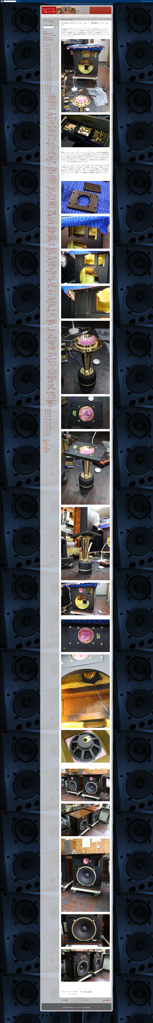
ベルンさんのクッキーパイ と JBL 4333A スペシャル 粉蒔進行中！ (51, 372)
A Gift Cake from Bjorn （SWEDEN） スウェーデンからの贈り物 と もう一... (51, 221)
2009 (46, 428)
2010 (46, 426)
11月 (48, 79)
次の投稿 (64, 1000)
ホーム (85, 1000)
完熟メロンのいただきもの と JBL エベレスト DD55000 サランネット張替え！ (51, 128)
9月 (48, 83)
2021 (46, 58)
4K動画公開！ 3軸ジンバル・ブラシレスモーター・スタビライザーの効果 (51, 120)
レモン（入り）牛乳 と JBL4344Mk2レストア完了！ (51, 329)
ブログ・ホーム (48, 16)
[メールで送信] (84, 992)
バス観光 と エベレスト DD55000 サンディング (51, 348)
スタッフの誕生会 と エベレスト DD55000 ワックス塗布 (51, 279)
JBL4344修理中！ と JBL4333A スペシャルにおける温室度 (51, 322)
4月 (48, 409)
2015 (46, 72)
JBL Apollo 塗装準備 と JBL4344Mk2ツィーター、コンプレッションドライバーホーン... (51, 363)
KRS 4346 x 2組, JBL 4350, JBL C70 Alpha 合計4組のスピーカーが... (51, 238)
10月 (48, 81)
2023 (46, 53)
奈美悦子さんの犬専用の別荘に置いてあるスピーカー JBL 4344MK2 (51, 379)
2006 (46, 435)
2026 (46, 46)
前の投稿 (106, 1000)
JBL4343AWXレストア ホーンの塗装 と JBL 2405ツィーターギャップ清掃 (51, 170)
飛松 (46, 451)
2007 (46, 433)
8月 (48, 86)
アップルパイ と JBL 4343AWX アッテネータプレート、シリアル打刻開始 (51, 154)
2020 (46, 60)
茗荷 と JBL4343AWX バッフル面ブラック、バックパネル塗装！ (51, 189)
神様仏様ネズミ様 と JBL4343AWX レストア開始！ (52, 273)
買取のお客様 (47, 40)
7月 (48, 88)
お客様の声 (46, 33)
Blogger (88, 1007)
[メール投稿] (81, 991)
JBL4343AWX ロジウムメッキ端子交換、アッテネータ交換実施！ (51, 197)
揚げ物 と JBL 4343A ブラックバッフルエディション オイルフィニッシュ (51, 146)
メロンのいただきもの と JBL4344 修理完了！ (51, 258)
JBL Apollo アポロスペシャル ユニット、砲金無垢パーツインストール (51, 162)
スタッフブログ (72, 994)
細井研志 (47, 449)
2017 (46, 67)
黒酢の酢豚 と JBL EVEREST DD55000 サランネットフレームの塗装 (51, 403)
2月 (48, 414)
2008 (46, 431)
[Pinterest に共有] (91, 992)
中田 (46, 442)
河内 (46, 444)
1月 (48, 416)
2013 (46, 419)
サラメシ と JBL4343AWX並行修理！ (51, 114)
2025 (46, 48)
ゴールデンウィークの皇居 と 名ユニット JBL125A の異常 (51, 354)
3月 (48, 411)
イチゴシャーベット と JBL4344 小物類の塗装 (51, 298)
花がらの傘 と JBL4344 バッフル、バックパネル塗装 (51, 292)
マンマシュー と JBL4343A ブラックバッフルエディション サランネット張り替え (51, 137)
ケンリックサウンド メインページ (65, 16)
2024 (46, 51)
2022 (46, 55)
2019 (46, 62)
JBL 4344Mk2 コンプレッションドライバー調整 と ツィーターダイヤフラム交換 (51, 395)
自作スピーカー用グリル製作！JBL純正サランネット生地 (51, 342)
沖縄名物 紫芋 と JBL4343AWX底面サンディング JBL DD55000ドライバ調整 (51, 230)
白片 (46, 447)
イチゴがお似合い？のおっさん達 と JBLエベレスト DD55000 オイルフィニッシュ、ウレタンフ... (51, 180)
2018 (46, 65)
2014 (46, 74)
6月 (48, 90)
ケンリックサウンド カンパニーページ (90, 16)
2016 (46, 70)
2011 (46, 424)
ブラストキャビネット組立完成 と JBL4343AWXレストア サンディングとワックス (51, 205)
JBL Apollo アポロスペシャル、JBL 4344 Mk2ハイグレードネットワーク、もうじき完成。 (51, 265)
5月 (48, 93)
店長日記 (45, 37)
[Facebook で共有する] (89, 992)
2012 (46, 421)
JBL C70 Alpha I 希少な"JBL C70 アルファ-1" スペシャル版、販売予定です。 (51, 251)
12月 (48, 76)
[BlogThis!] (86, 992)
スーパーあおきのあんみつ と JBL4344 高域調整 (51, 285)
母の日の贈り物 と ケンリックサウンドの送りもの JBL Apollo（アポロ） (51, 304)
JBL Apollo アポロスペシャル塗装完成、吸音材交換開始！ (51, 213)
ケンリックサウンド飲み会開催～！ (51, 245)
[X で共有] (88, 992)
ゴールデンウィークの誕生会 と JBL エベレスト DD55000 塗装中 (51, 336)
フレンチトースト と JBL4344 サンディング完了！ (51, 316)
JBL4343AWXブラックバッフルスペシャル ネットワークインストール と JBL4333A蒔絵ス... (51, 106)
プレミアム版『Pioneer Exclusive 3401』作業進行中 (51, 387)
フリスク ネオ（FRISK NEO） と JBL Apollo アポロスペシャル (51, 97)
